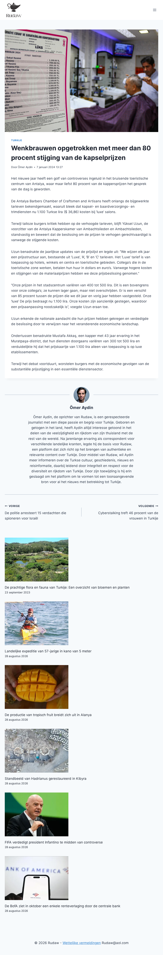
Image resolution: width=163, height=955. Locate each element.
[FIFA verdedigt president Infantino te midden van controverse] (81, 814)
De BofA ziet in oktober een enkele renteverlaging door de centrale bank (62, 906)
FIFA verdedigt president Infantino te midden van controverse (54, 842)
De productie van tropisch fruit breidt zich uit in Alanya (48, 715)
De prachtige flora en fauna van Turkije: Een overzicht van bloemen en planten (67, 587)
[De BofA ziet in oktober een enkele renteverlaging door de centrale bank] (81, 878)
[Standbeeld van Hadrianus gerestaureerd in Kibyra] (81, 751)
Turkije (16, 140)
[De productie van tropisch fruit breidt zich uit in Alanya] (81, 687)
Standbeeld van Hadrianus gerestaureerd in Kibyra (45, 779)
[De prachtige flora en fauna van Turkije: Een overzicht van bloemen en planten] (81, 559)
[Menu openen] (154, 10)
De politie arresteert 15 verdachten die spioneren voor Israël (35, 512)
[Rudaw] (14, 10)
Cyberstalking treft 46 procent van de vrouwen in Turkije (128, 512)
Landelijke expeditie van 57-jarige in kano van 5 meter (48, 651)
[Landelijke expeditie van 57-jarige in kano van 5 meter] (81, 623)
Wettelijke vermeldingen (82, 943)
